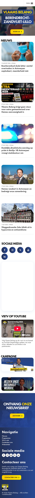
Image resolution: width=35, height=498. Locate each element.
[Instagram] (12, 250)
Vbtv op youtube (13, 316)
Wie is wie (5, 440)
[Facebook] (4, 250)
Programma (6, 438)
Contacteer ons (7, 442)
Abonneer (16, 416)
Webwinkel (6, 444)
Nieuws (4, 436)
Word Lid (16, 32)
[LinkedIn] (4, 257)
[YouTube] (28, 250)
